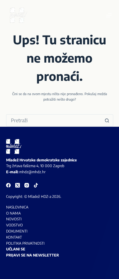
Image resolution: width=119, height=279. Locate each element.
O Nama (13, 213)
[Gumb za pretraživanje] (107, 120)
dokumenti (16, 231)
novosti (14, 219)
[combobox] (53, 120)
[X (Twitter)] (17, 185)
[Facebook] (8, 185)
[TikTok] (36, 185)
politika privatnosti (25, 243)
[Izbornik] (109, 15)
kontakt (14, 237)
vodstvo (14, 225)
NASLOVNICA (17, 207)
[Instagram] (26, 185)
